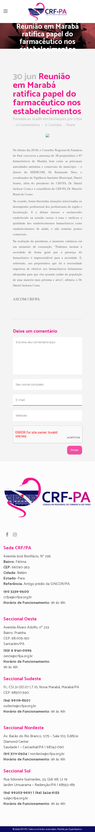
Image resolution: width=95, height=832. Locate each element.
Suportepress (75, 829)
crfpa (78, 119)
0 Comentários (28, 125)
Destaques (57, 119)
